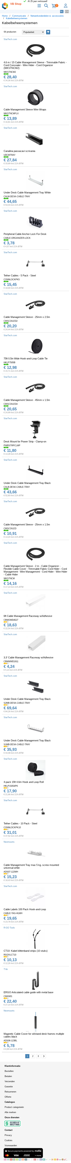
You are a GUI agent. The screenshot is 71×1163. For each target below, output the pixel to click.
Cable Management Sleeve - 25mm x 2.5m (27, 317)
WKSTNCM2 (10, 72)
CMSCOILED (10, 528)
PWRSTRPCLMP (12, 445)
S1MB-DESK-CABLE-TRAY (17, 744)
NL (61, 11)
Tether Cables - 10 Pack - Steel (20, 823)
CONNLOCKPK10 (12, 827)
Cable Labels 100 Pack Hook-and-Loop (25, 909)
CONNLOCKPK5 (12, 279)
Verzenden (10, 1081)
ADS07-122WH (11, 872)
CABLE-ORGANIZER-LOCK (17, 238)
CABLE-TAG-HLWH (13, 913)
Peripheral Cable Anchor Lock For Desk (25, 234)
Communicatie (19, 16)
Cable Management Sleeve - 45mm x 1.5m (27, 400)
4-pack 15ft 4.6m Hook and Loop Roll (24, 782)
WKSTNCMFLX (11, 113)
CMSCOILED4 (11, 404)
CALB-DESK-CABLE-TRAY (17, 487)
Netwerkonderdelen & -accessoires (47, 16)
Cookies (8, 1140)
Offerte (8, 1097)
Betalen (8, 1076)
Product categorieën (14, 1107)
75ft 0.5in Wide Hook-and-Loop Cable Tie (26, 358)
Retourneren (10, 1091)
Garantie (9, 1086)
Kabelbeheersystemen (16, 18)
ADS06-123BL (10, 1040)
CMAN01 (8, 996)
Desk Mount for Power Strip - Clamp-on (25, 441)
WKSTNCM (9, 578)
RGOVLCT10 (10, 955)
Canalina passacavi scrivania (19, 151)
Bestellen (9, 1071)
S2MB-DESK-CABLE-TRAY (17, 703)
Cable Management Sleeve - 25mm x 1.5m (27, 524)
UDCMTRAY (10, 155)
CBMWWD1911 (11, 661)
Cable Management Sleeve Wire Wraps (25, 109)
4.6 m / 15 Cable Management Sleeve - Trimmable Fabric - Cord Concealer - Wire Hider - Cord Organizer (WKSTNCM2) (35, 65)
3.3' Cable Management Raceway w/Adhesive (28, 657)
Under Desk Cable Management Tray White (27, 192)
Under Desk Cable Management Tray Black (27, 483)
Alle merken (10, 1112)
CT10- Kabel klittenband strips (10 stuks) (26, 950)
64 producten (10, 32)
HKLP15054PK (11, 786)
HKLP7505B (9, 362)
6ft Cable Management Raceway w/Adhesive (28, 616)
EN (66, 11)
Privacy (8, 1135)
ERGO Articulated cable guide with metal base (28, 992)
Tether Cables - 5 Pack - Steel (20, 275)
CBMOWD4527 (11, 620)
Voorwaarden (11, 1145)
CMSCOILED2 (11, 321)
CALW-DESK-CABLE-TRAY (17, 196)
